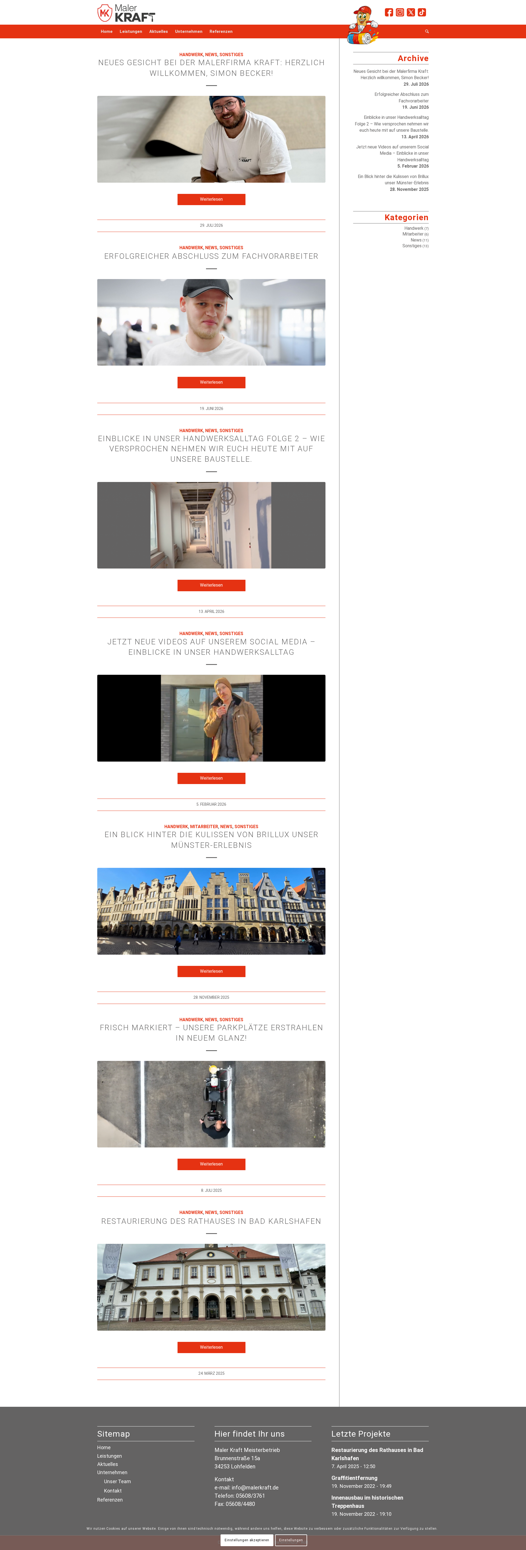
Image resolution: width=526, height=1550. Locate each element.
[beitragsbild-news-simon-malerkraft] (211, 139)
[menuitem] (106, 31)
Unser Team (117, 1481)
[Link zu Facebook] (389, 12)
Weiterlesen (211, 199)
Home (104, 1447)
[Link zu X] (411, 12)
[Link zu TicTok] (422, 12)
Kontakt (113, 1491)
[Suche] (425, 31)
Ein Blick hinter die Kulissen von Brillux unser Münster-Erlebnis (393, 179)
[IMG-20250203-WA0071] (211, 1287)
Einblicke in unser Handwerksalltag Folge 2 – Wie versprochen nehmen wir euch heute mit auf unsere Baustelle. (211, 449)
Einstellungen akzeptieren (247, 1540)
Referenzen (110, 1500)
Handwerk (191, 54)
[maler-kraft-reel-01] (211, 718)
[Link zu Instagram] (400, 12)
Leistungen (109, 1456)
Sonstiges (231, 54)
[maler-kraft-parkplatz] (211, 1104)
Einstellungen (291, 1540)
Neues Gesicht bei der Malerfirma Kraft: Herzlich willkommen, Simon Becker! (391, 74)
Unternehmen (112, 1472)
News (211, 54)
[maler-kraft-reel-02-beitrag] (211, 525)
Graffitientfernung (354, 1478)
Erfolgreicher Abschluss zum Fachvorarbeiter (211, 256)
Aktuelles (107, 1464)
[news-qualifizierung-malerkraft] (211, 322)
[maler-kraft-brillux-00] (211, 911)
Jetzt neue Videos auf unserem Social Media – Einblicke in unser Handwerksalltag (392, 153)
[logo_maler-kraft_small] (126, 12)
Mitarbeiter (204, 826)
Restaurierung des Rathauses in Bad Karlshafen (211, 1221)
